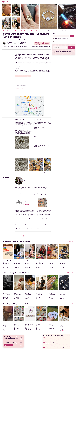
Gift (71, 47)
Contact (26, 204)
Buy (72, 36)
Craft (13, 30)
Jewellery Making (19, 30)
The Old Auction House (22, 42)
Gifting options (8, 345)
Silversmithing (27, 30)
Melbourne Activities (7, 30)
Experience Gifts (34, 30)
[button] (41, 16)
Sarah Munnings (9, 42)
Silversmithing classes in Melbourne (17, 273)
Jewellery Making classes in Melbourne (18, 304)
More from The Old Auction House (16, 242)
